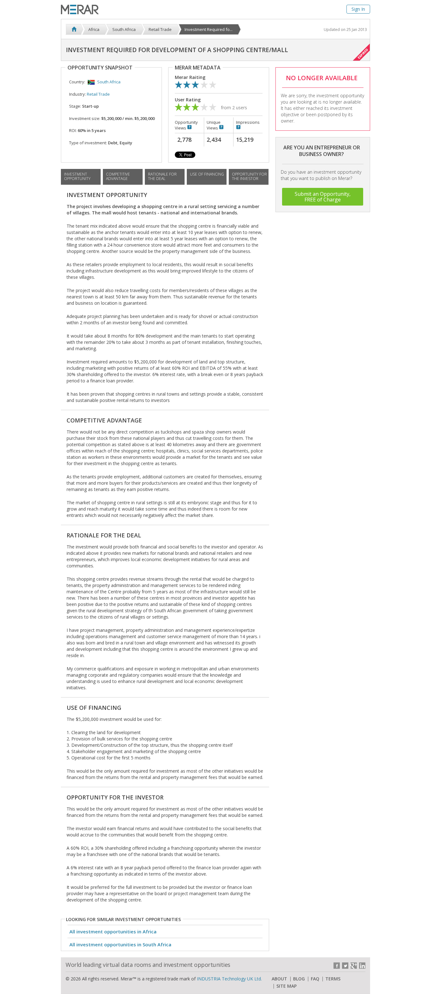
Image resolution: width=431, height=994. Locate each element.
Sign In (358, 9)
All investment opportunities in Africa (112, 931)
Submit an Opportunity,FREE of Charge (323, 196)
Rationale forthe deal (162, 176)
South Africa (109, 82)
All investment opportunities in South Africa (120, 944)
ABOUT (279, 979)
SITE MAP (286, 986)
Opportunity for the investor (249, 176)
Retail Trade (98, 94)
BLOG (299, 979)
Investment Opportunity (77, 176)
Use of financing (207, 174)
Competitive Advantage (118, 176)
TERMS (332, 979)
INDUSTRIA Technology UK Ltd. (229, 979)
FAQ (315, 979)
